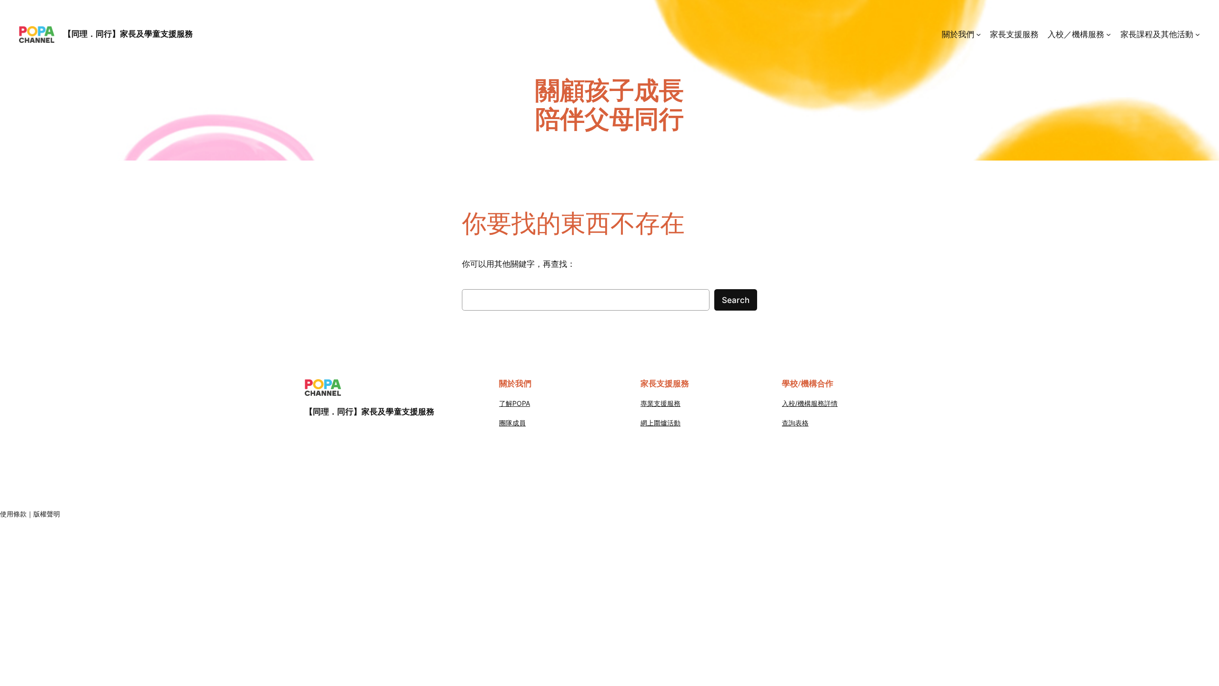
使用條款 (13, 514)
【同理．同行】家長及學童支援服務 (128, 34)
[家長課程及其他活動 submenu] (1197, 34)
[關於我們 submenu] (978, 34)
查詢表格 (795, 423)
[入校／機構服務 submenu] (1108, 34)
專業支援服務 (660, 403)
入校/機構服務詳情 (810, 403)
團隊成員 (512, 423)
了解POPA (514, 403)
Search (735, 300)
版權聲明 (46, 514)
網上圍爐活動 (660, 423)
